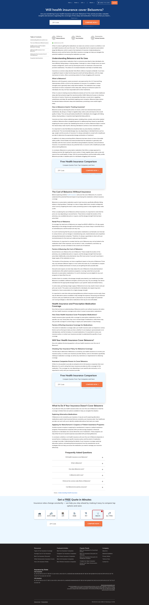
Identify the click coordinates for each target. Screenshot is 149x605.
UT (37, 576)
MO (81, 573)
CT (46, 573)
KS (63, 573)
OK (101, 573)
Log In (114, 3)
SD (110, 573)
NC (97, 573)
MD (71, 573)
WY (50, 576)
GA (54, 573)
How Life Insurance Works (41, 561)
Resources (37, 548)
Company (105, 548)
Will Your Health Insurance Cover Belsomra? (37, 50)
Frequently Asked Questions (36, 58)
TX (35, 576)
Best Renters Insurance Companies (66, 561)
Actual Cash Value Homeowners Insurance (88, 563)
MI (75, 573)
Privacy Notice (106, 556)
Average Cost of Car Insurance (42, 553)
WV (45, 576)
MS (79, 573)
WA (43, 576)
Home (76, 2)
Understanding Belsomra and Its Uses (38, 39)
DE (48, 573)
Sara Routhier (79, 38)
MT (83, 573)
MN (77, 573)
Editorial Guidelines (107, 553)
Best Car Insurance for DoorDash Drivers (89, 551)
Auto (69, 2)
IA (61, 573)
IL (58, 573)
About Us (104, 551)
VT (39, 576)
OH (97, 580)
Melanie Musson (60, 38)
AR (41, 573)
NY (95, 573)
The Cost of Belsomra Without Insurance (39, 42)
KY (65, 573)
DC (50, 573)
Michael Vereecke (99, 38)
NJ (91, 573)
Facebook (35, 598)
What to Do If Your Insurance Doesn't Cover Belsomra (38, 54)
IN (60, 573)
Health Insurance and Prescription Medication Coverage (37, 46)
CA (42, 573)
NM (93, 573)
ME (69, 573)
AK (37, 573)
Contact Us (105, 561)
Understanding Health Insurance (67, 493)
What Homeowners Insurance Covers (44, 559)
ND (99, 573)
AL (35, 573)
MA (73, 573)
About (91, 2)
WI (48, 576)
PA (105, 573)
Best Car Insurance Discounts (42, 556)
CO (44, 573)
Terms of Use (96, 26)
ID (57, 573)
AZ (39, 573)
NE (85, 573)
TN (112, 573)
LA (67, 573)
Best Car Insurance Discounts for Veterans (88, 554)
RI (106, 573)
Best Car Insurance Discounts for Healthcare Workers (88, 557)
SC (108, 573)
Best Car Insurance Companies (65, 551)
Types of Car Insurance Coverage (43, 551)
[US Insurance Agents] (38, 2)
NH (89, 573)
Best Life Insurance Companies (65, 559)
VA (41, 576)
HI (56, 573)
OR (103, 573)
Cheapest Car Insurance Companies (66, 553)
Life (82, 2)
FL (52, 573)
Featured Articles (62, 548)
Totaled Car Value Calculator (87, 561)
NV (87, 573)
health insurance (71, 195)
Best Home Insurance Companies (66, 556)
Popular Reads (84, 548)
